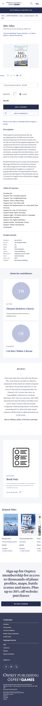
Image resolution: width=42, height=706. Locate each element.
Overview (6, 624)
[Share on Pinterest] (14, 75)
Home (3, 16)
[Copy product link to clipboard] (20, 75)
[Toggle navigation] (3, 4)
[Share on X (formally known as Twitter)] (11, 75)
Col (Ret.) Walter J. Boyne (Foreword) (19, 34)
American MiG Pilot (26, 539)
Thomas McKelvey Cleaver (20, 308)
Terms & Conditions (9, 630)
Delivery (5, 651)
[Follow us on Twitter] (16, 666)
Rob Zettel (22, 542)
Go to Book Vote (12, 492)
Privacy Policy (7, 627)
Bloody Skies (6, 539)
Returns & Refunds (8, 654)
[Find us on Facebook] (6, 666)
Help (4, 645)
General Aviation (29, 16)
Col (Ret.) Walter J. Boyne (19, 351)
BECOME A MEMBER (21, 604)
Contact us (6, 648)
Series (21, 16)
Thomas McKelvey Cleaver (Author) (15, 33)
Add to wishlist (21, 113)
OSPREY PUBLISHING (12, 16)
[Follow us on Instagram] (11, 666)
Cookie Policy (7, 637)
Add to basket (21, 107)
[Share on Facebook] (8, 75)
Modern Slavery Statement (11, 633)
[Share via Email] (17, 75)
